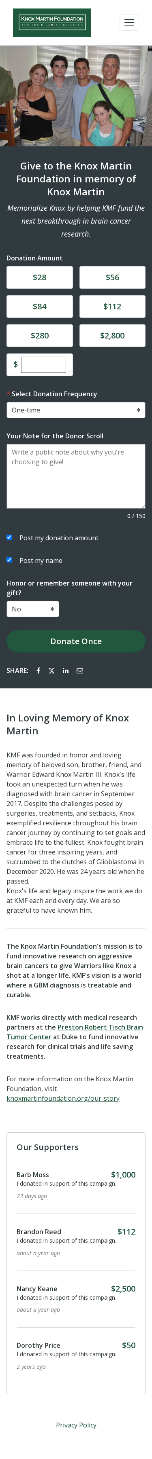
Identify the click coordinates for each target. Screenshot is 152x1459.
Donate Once (76, 641)
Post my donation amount (58, 537)
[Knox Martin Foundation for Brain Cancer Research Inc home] (52, 22)
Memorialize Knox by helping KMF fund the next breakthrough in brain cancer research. (76, 221)
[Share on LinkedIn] (66, 670)
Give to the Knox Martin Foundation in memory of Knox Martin (76, 178)
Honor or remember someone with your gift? (69, 588)
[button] (129, 23)
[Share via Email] (80, 670)
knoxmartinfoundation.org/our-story (63, 1098)
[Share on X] (52, 670)
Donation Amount (34, 258)
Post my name (40, 560)
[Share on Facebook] (39, 670)
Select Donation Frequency (54, 393)
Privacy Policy (76, 1425)
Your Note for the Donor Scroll (54, 435)
